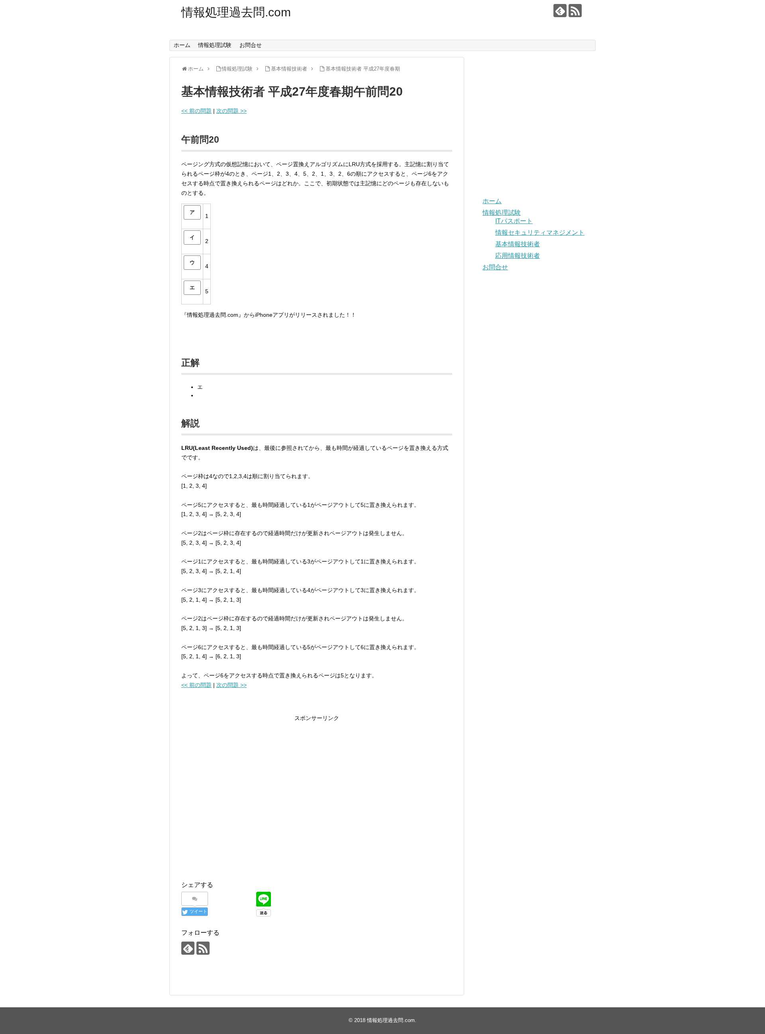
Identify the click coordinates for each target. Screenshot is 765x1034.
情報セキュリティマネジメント (540, 232)
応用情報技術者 (517, 255)
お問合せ (250, 45)
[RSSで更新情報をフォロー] (575, 10)
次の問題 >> (231, 111)
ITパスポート (514, 221)
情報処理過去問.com (236, 12)
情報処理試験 (214, 45)
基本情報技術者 (517, 244)
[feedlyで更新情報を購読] (560, 10)
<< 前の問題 (196, 111)
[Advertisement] (248, 803)
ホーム (182, 45)
